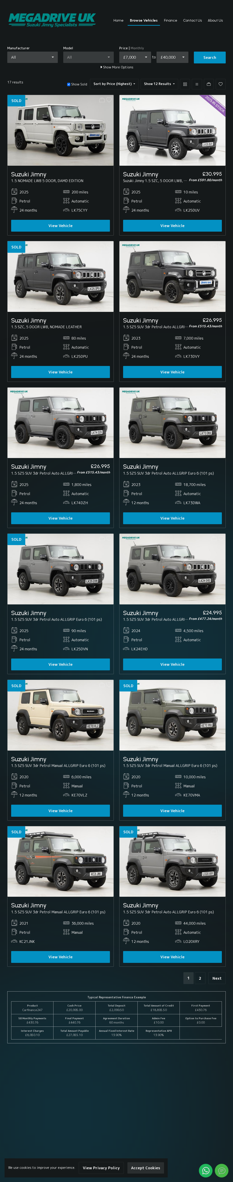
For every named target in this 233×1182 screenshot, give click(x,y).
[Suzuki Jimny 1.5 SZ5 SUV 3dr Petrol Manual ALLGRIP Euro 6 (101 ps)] (61, 714)
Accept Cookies (145, 1167)
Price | (131, 48)
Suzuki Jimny (28, 174)
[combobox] (32, 57)
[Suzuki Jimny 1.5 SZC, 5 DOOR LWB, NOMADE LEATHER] (61, 276)
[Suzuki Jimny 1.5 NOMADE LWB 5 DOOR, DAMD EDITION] (61, 130)
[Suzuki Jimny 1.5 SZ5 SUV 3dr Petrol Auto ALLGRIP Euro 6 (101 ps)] (172, 276)
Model (68, 48)
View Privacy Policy (101, 1167)
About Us (215, 20)
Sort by (113, 84)
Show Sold (78, 84)
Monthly (137, 48)
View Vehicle (60, 225)
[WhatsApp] (206, 1170)
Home (119, 20)
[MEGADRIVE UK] (52, 20)
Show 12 (157, 84)
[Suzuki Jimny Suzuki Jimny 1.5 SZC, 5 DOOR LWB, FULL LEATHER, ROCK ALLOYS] (172, 130)
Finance (170, 20)
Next (217, 978)
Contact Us (192, 20)
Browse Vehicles (144, 20)
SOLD (16, 100)
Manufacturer (18, 48)
